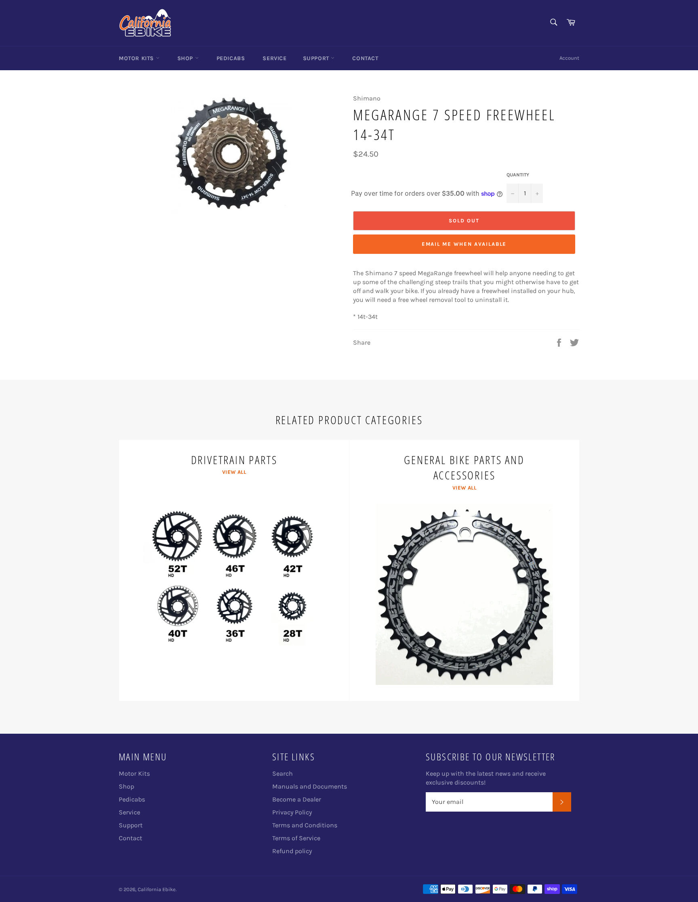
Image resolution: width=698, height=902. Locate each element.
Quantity (518, 175)
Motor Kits (137, 58)
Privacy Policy (292, 812)
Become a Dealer (296, 799)
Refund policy (292, 851)
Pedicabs (231, 58)
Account (569, 58)
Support (317, 58)
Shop (186, 58)
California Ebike (157, 889)
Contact (365, 58)
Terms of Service (296, 838)
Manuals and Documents (309, 786)
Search (282, 773)
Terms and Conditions (304, 825)
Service (274, 58)
